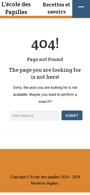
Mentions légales (44, 183)
